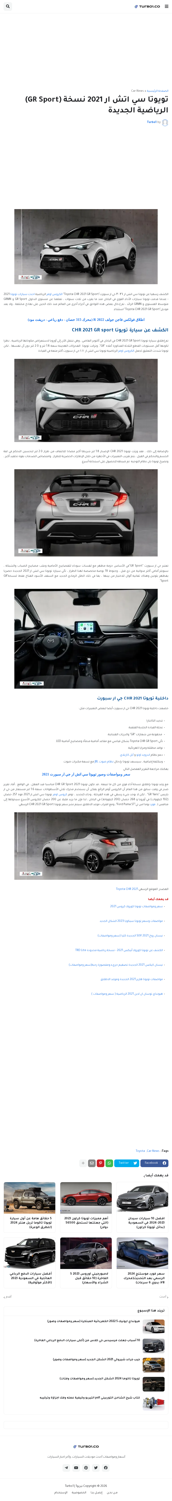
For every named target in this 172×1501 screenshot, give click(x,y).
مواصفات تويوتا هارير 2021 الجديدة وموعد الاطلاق (132, 979)
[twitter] (96, 1468)
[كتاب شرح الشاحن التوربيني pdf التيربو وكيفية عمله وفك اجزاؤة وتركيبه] (154, 1403)
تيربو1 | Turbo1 (74, 1486)
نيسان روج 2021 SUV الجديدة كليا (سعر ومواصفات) (130, 936)
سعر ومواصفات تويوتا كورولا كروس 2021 (136, 906)
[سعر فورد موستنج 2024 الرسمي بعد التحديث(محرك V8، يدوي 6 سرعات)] (142, 1253)
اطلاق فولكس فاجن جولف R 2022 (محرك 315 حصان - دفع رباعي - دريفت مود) (86, 320)
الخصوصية (79, 1492)
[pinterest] (86, 1468)
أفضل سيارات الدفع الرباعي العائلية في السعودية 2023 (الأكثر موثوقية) (31, 1278)
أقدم (8, 1297)
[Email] (92, 1163)
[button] (166, 6)
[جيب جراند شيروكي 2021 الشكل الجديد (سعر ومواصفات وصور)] (154, 1365)
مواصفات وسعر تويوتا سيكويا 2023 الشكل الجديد (131, 921)
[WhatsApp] (109, 1163)
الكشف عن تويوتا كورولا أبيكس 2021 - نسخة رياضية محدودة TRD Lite (119, 950)
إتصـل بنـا (96, 1492)
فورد (152, 804)
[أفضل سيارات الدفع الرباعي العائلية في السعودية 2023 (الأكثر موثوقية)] (29, 1253)
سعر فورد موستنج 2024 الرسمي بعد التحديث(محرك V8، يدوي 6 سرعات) (144, 1278)
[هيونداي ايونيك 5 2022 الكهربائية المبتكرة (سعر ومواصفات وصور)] (154, 1327)
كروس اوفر (60, 794)
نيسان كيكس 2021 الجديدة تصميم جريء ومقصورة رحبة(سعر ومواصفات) (116, 965)
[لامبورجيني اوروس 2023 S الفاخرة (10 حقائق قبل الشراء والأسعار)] (86, 1253)
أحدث (162, 1297)
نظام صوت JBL (104, 762)
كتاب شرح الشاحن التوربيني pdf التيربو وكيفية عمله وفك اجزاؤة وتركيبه (90, 1398)
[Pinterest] (100, 1163)
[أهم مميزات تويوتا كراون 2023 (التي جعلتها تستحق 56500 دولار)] (86, 1198)
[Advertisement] (86, 51)
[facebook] (106, 1468)
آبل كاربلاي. (126, 755)
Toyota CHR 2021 (127, 889)
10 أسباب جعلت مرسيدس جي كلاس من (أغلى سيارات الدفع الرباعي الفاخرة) (87, 1340)
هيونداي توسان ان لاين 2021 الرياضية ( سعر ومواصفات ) (127, 994)
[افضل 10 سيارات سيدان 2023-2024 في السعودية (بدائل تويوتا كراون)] (142, 1198)
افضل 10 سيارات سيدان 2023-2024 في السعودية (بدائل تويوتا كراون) (146, 1223)
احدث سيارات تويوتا (22, 294)
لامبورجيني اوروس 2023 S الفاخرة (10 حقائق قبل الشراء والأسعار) (89, 1278)
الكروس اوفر (54, 294)
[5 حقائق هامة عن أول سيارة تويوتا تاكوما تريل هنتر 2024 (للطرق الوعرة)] (29, 1198)
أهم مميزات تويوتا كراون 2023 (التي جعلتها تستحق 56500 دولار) (86, 1223)
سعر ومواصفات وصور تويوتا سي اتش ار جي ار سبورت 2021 (86, 774)
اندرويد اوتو (143, 755)
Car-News (137, 91)
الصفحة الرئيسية (157, 91)
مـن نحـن (112, 1492)
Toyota (140, 1151)
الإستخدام (60, 1492)
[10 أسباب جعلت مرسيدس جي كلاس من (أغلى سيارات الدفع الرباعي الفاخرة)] (154, 1346)
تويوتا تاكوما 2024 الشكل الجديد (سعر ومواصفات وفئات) (100, 1378)
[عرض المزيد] (83, 1163)
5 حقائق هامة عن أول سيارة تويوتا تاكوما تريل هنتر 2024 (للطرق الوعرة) (31, 1223)
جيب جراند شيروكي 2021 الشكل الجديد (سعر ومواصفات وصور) (96, 1359)
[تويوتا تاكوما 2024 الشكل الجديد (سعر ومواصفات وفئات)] (154, 1384)
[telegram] (66, 1468)
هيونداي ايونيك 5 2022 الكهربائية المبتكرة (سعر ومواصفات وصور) (93, 1321)
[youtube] (76, 1468)
